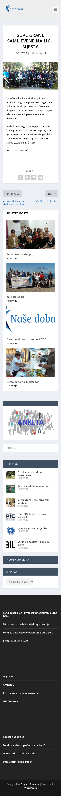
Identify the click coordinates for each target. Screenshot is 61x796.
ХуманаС (8, 684)
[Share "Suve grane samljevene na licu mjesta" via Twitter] (27, 177)
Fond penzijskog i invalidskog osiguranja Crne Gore (30, 614)
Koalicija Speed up (14, 736)
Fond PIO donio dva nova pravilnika (32, 515)
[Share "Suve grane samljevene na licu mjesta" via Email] (33, 177)
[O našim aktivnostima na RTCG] (30, 320)
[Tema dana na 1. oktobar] (30, 362)
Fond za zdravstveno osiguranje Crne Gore (28, 632)
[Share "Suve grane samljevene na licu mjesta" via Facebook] (20, 177)
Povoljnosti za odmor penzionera (30, 473)
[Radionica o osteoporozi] (30, 234)
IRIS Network (10, 701)
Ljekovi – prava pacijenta (32, 528)
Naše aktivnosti (38, 53)
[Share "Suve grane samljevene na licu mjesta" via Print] (40, 177)
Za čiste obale (15, 296)
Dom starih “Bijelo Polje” (17, 761)
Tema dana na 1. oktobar (22, 381)
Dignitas (8, 676)
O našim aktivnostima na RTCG (26, 339)
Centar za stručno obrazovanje (21, 693)
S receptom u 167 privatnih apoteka (33, 501)
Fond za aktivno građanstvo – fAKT (24, 745)
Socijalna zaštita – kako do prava (33, 543)
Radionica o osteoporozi (21, 254)
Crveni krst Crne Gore (15, 640)
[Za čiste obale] (30, 277)
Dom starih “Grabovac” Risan (20, 753)
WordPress (30, 787)
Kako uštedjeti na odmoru (33, 486)
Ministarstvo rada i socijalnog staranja (26, 624)
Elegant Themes (30, 784)
